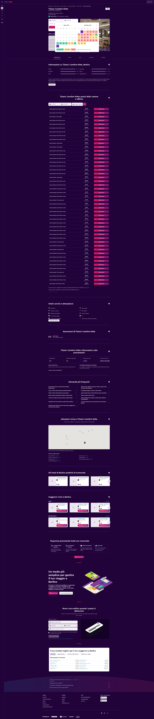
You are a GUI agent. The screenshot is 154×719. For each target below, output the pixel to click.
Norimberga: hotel (82, 660)
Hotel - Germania (63, 6)
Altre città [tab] (53, 654)
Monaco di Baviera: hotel (55, 660)
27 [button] (66, 43)
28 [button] (69, 43)
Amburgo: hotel (53, 665)
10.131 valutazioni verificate (63, 16)
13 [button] (66, 37)
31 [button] (57, 46)
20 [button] (66, 40)
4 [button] (60, 34)
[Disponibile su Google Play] (103, 698)
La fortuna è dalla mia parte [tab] (72, 654)
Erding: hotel (52, 668)
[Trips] (2, 19)
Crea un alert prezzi (98, 549)
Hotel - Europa (56, 6)
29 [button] (72, 43)
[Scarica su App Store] (103, 700)
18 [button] (60, 40)
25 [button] (60, 43)
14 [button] (69, 37)
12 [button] (63, 37)
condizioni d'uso (61, 638)
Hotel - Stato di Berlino (71, 6)
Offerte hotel (50, 6)
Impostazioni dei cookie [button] (53, 291)
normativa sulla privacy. (69, 638)
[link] (61, 511)
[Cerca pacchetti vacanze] (2, 13)
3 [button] (57, 34)
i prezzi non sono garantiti (74, 679)
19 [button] (63, 40)
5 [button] (63, 34)
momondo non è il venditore (56, 683)
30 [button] (75, 43)
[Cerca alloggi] (2, 8)
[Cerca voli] (2, 5)
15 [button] (72, 37)
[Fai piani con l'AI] (2, 15)
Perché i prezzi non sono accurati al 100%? (59, 687)
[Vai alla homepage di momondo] (8, 1)
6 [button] (66, 34)
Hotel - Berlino (79, 6)
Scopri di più (86, 287)
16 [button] (84, 37)
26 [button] (63, 43)
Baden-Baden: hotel (83, 668)
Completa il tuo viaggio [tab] (86, 654)
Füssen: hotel (52, 663)
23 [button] (75, 40)
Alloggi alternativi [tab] (61, 654)
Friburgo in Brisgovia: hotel (84, 663)
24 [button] (57, 43)
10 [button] (57, 37)
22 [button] (72, 40)
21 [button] (69, 40)
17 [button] (57, 40)
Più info (107, 501)
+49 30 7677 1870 (52, 14)
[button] (2, 2)
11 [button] (60, 37)
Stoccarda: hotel (82, 665)
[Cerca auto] (2, 10)
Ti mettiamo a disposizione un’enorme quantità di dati (61, 685)
